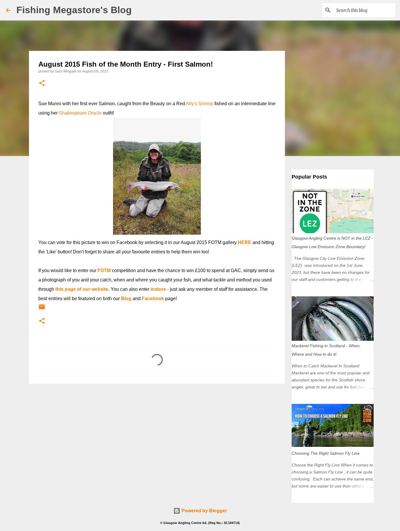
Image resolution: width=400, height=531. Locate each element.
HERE (244, 242)
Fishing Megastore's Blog (74, 10)
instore (158, 289)
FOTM (104, 270)
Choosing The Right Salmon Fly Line (326, 453)
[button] (41, 83)
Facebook (153, 298)
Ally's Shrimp (199, 103)
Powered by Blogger (203, 510)
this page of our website (81, 289)
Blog (126, 298)
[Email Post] (41, 309)
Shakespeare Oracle (80, 112)
